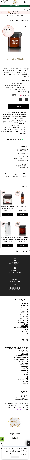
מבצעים (26, 333)
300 (21, 210)
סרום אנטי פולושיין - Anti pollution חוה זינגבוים (8, 238)
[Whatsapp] (2, 439)
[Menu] (28, 2)
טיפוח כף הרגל (25, 331)
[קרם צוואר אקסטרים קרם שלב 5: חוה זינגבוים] (8, 204)
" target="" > (26, 10)
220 (21, 241)
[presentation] (2, 6)
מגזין (27, 376)
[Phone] (2, 444)
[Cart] (1, 2)
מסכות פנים (21, 92)
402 (10, 241)
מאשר (15, 456)
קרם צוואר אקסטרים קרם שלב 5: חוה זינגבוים (7, 207)
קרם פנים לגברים (24, 311)
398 (25, 210)
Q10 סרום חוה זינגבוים (22, 206)
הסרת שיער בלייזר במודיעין (22, 320)
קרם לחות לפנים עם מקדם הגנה (21, 357)
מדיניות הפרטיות (24, 454)
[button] (22, 214)
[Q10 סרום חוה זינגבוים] (22, 204)
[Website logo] (15, 2)
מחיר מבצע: (19, 95)
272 (25, 241)
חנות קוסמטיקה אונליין (23, 380)
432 (6, 210)
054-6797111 (24, 396)
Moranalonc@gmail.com (22, 398)
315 (14, 95)
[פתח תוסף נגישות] (28, 443)
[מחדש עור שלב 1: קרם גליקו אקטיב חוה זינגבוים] (22, 235)
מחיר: (27, 95)
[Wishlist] (5, 2)
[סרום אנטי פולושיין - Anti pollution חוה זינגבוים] (8, 235)
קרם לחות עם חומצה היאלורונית (21, 328)
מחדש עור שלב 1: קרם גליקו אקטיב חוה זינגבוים (22, 238)
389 (25, 95)
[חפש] (24, 2)
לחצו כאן (20, 133)
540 (10, 210)
